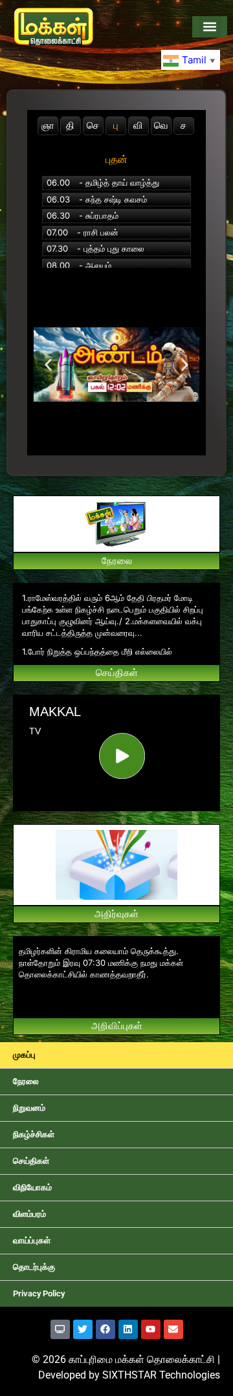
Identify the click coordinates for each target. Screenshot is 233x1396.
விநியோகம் (32, 1187)
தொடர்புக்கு (34, 1267)
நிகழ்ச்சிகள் (33, 1134)
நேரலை (26, 1081)
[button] (210, 27)
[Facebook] (105, 1329)
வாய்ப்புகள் (31, 1240)
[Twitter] (83, 1329)
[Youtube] (151, 1329)
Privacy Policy (39, 1293)
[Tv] (60, 1329)
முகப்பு (24, 1055)
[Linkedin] (128, 1329)
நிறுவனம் (29, 1108)
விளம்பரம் (29, 1214)
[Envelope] (173, 1329)
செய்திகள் (31, 1161)
